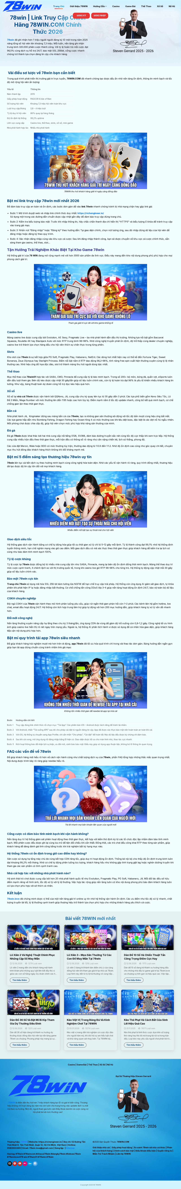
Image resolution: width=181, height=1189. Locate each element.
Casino (116, 6)
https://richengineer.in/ (50, 1142)
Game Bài (130, 6)
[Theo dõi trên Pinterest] (14, 1163)
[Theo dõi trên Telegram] (35, 1163)
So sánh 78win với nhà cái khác (149, 1147)
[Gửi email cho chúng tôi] (9, 1163)
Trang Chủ (58, 6)
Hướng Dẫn (99, 6)
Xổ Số (160, 6)
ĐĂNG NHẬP (100, 15)
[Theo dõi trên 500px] (30, 1163)
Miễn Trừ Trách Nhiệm (104, 1154)
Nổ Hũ (172, 6)
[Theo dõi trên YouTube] (20, 1163)
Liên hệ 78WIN (123, 1154)
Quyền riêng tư (164, 1150)
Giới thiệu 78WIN (79, 6)
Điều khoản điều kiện (145, 1150)
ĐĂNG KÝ (81, 15)
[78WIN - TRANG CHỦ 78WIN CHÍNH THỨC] (25, 6)
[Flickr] (25, 1163)
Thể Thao (146, 6)
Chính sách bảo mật (124, 1150)
